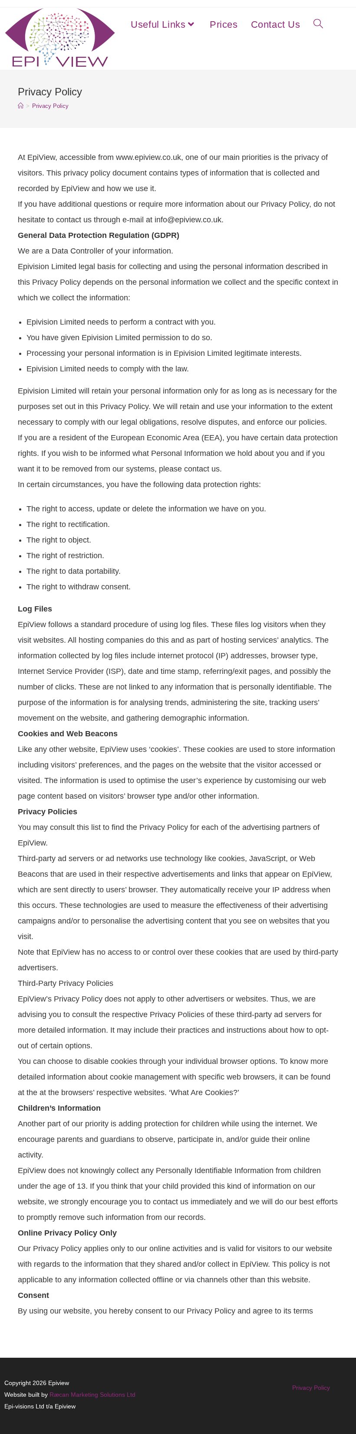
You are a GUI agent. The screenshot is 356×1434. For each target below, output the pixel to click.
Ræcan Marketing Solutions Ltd (92, 1394)
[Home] (20, 106)
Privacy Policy (50, 106)
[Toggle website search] (318, 24)
